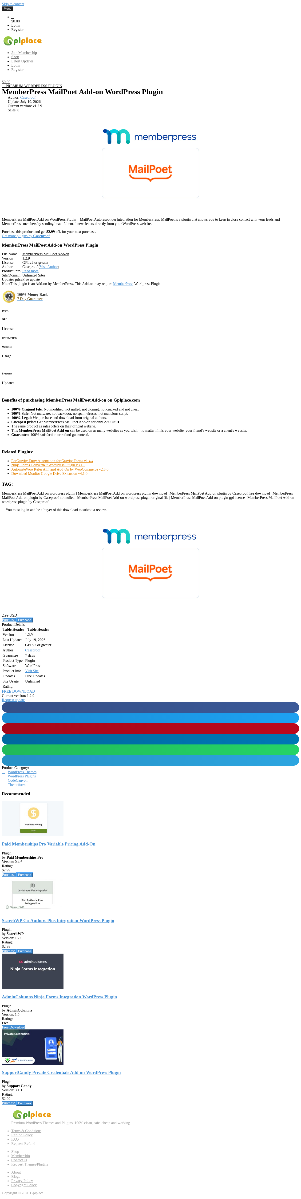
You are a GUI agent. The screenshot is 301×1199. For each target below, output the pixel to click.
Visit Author (49, 267)
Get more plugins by (26, 236)
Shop (15, 1152)
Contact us (19, 1160)
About (16, 1172)
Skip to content (13, 4)
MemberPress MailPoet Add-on (45, 254)
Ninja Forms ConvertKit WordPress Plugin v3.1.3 (48, 465)
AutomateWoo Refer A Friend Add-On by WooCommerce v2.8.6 (59, 469)
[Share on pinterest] (150, 728)
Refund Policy (22, 1135)
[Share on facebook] (150, 707)
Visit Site (32, 671)
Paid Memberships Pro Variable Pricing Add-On (48, 843)
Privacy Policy (22, 1181)
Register (17, 30)
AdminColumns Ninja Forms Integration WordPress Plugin (59, 996)
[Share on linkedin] (150, 739)
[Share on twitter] (150, 718)
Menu (7, 8)
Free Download (13, 1027)
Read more (30, 271)
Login (15, 25)
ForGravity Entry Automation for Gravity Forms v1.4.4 (52, 461)
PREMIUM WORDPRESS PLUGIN (33, 86)
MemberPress (123, 284)
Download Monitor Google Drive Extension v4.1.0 (49, 473)
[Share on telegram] (150, 760)
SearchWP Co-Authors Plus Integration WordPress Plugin (58, 920)
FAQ (15, 1139)
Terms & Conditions (26, 1131)
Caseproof (28, 97)
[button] (13, 700)
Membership (20, 1156)
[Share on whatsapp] (150, 749)
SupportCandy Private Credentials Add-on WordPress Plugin (61, 1072)
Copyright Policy (24, 1185)
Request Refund (23, 1144)
